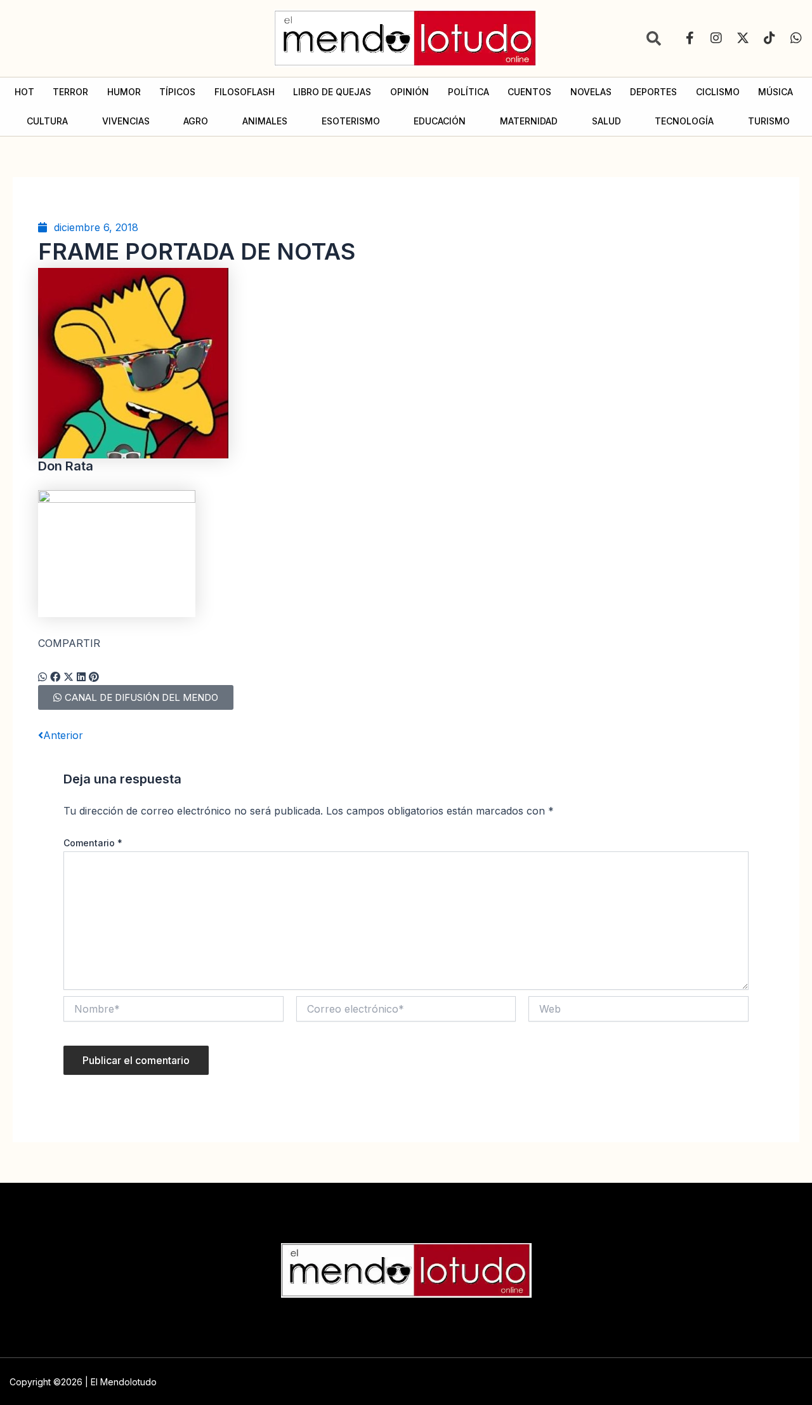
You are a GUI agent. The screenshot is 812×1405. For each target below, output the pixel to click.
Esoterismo (351, 121)
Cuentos (529, 91)
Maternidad (529, 121)
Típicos (177, 91)
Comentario (92, 842)
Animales (264, 121)
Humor (124, 91)
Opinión (409, 91)
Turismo (769, 121)
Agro (195, 121)
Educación (440, 121)
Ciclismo (718, 91)
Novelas (591, 91)
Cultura (47, 121)
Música (775, 91)
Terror (70, 91)
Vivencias (126, 121)
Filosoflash (244, 91)
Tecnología (684, 121)
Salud (606, 121)
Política (468, 91)
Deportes (653, 91)
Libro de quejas (332, 91)
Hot (24, 91)
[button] (42, 677)
